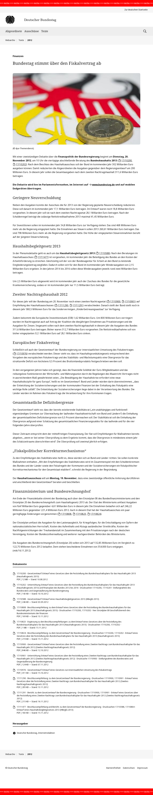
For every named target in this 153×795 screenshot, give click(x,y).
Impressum (142, 767)
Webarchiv (10, 40)
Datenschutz (129, 767)
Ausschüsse (31, 31)
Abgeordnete (13, 31)
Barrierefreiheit (113, 767)
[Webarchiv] (30, 20)
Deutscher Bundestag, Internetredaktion (36, 732)
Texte (44, 31)
